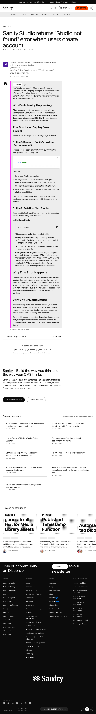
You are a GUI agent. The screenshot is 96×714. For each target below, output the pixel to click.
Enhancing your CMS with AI (34, 638)
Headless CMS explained (31, 617)
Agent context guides (35, 643)
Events (52, 598)
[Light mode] (83, 709)
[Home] (8, 8)
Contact (52, 583)
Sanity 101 (30, 587)
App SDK (6, 612)
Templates (34, 14)
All (6, 14)
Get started (81, 8)
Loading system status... (55, 709)
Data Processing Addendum (80, 591)
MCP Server (7, 602)
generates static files (27, 234)
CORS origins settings (48, 255)
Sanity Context (9, 590)
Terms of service (80, 587)
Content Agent (9, 598)
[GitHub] (4, 703)
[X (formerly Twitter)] (21, 703)
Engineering (54, 590)
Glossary (30, 650)
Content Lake (8, 616)
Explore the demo (36, 400)
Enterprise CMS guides (36, 630)
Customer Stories (56, 609)
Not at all (20, 350)
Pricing (29, 654)
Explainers (30, 626)
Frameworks (30, 602)
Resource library (33, 622)
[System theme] (87, 709)
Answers (6, 26)
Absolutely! (44, 350)
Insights (6, 609)
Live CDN (6, 620)
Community (66, 14)
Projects (45, 14)
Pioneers (30, 598)
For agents (30, 657)
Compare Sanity (32, 646)
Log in (53, 8)
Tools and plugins (34, 594)
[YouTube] (8, 703)
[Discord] (30, 703)
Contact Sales (66, 8)
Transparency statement (78, 603)
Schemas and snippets (35, 609)
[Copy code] (57, 158)
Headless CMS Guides (35, 633)
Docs (28, 583)
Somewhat (32, 350)
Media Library (9, 587)
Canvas (5, 594)
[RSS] (25, 703)
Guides (13, 14)
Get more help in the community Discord (77, 416)
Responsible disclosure (78, 615)
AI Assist (7, 631)
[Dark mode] (91, 709)
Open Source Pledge (81, 620)
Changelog (53, 605)
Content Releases (10, 605)
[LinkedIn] (12, 703)
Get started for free (14, 400)
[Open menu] (91, 8)
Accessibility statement (79, 597)
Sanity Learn (31, 590)
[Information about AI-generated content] (24, 84)
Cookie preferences (81, 624)
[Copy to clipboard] (57, 227)
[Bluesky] (17, 703)
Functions (7, 624)
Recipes (56, 14)
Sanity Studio (9, 583)
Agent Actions (9, 627)
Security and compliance (78, 609)
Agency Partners (56, 612)
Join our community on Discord (20, 568)
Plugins (23, 14)
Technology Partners (58, 616)
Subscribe (60, 566)
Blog (51, 587)
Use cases (7, 635)
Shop (51, 594)
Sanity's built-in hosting (46, 150)
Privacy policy (79, 583)
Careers (52, 602)
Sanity (8, 370)
